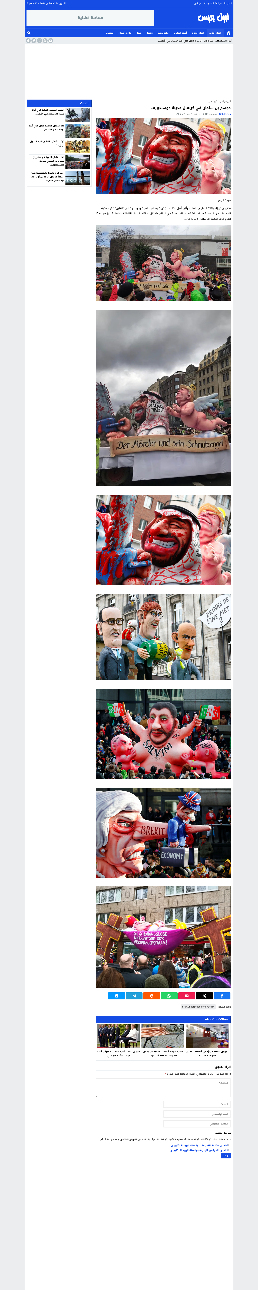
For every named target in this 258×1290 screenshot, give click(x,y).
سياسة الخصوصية (212, 3)
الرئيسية (228, 33)
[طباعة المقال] (116, 996)
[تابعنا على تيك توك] (28, 40)
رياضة (149, 33)
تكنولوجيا (163, 33)
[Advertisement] (129, 70)
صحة (139, 33)
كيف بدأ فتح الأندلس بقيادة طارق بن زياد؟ (47, 143)
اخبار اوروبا (198, 33)
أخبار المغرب (180, 33)
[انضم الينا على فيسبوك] (33, 40)
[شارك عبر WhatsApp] (169, 996)
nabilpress (225, 114)
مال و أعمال (124, 33)
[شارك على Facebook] (222, 996)
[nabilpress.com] (193, 18)
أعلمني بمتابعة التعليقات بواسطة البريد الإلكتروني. (199, 1145)
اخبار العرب (215, 33)
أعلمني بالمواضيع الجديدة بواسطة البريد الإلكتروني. (199, 1150)
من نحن (197, 3)
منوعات (110, 33)
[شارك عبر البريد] (186, 996)
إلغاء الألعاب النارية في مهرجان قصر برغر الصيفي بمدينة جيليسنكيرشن (48, 161)
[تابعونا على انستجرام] (39, 40)
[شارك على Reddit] (151, 996)
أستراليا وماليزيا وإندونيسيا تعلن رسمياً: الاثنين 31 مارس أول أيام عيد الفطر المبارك (47, 176)
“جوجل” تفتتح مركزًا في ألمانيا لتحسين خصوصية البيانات (207, 1053)
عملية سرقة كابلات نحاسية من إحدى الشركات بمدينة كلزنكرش (163, 1053)
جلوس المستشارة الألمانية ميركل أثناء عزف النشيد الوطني (118, 1053)
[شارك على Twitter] (204, 996)
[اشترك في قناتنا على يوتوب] (50, 40)
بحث (29, 33)
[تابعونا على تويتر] (45, 40)
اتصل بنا (228, 3)
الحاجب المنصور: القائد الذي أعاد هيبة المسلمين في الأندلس (48, 112)
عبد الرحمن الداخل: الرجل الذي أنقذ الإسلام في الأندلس (46, 127)
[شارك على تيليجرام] (134, 996)
